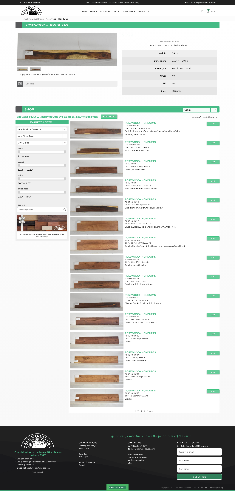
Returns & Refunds (208, 488)
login (213, 11)
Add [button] (213, 124)
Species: (30, 83)
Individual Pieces (36, 19)
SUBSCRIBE (199, 477)
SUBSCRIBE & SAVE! (117, 487)
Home (24, 19)
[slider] (19, 151)
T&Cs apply (134, 2)
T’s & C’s (196, 488)
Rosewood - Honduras (140, 122)
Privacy (220, 488)
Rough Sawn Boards (159, 45)
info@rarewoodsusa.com (205, 2)
